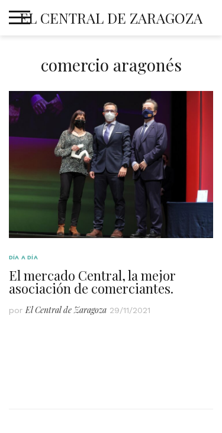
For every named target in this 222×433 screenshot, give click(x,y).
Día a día (23, 257)
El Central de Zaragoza (111, 17)
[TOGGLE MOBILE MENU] (19, 17)
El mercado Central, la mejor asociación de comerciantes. (92, 281)
